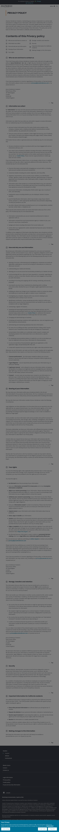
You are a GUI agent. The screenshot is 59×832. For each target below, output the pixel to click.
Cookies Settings (5, 829)
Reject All (52, 829)
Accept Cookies (42, 829)
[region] (29, 826)
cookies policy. (49, 826)
